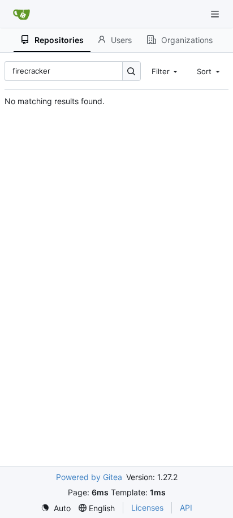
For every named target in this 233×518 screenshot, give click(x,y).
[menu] (56, 508)
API (186, 507)
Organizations (187, 40)
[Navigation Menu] (216, 14)
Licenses (147, 507)
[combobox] (166, 71)
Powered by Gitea (89, 477)
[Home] (21, 14)
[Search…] (131, 71)
